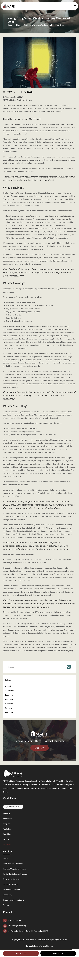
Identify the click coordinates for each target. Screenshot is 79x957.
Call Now (39, 748)
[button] (75, 6)
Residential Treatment (11, 889)
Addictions (9, 699)
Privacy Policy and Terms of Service (39, 946)
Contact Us (58, 953)
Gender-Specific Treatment (13, 900)
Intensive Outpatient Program (14, 869)
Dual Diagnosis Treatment (13, 864)
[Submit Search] (69, 667)
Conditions (9, 704)
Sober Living (7, 895)
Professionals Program (11, 879)
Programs (9, 695)
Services (8, 708)
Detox (5, 858)
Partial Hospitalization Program (15, 874)
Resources (9, 712)
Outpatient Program (10, 884)
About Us (8, 686)
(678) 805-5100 (21, 953)
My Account (14, 807)
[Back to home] (9, 6)
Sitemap (6, 905)
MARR (29, 92)
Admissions (9, 691)
